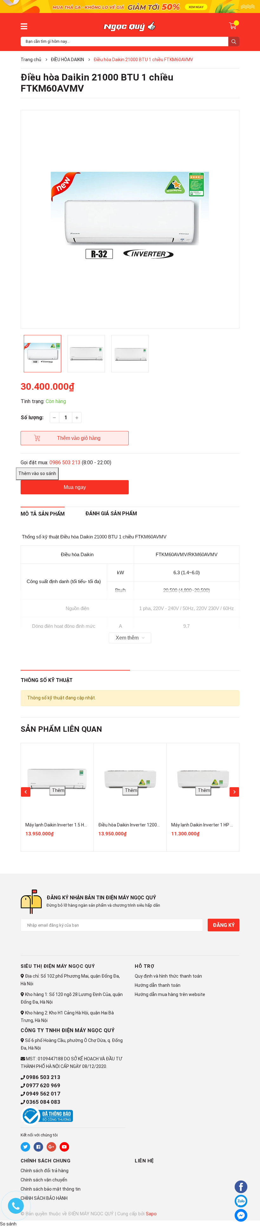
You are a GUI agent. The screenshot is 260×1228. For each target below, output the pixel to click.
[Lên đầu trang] (223, 1214)
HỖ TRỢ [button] (144, 966)
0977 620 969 (43, 1085)
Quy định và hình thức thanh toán (168, 976)
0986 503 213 (65, 463)
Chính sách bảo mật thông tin (51, 1189)
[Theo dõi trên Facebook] (38, 1147)
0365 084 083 (43, 1102)
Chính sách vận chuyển (44, 1179)
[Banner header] (130, 6)
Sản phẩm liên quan (61, 729)
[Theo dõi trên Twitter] (25, 1147)
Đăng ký (223, 925)
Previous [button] (25, 792)
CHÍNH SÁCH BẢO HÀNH (44, 1198)
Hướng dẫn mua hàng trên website (170, 994)
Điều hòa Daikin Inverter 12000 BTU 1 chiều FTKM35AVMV (156, 824)
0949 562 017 (43, 1093)
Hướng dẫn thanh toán (157, 985)
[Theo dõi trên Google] (51, 1147)
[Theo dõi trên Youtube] (64, 1147)
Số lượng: (32, 418)
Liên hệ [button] (144, 1161)
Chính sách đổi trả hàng (44, 1170)
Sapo (151, 1214)
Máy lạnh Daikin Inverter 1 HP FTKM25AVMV (215, 824)
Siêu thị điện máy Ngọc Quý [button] (58, 966)
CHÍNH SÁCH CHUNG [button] (45, 1161)
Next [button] (234, 792)
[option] (130, 219)
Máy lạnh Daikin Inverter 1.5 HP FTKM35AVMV (71, 824)
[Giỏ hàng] (233, 25)
